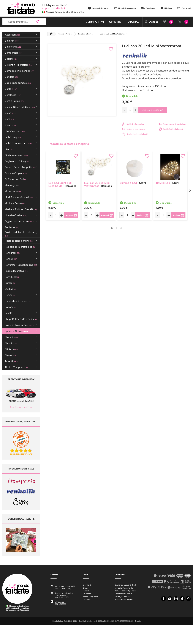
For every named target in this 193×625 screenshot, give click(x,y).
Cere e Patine (14, 100)
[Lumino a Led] (134, 167)
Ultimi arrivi (87, 585)
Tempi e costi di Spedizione (126, 591)
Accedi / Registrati (90, 596)
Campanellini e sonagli (19, 70)
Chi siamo (168, 8)
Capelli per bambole (18, 82)
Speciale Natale (65, 34)
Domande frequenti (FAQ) (125, 585)
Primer (10, 282)
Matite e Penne (15, 203)
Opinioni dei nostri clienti (137, 134)
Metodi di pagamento (127, 8)
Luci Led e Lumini (85, 34)
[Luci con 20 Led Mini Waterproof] (99, 167)
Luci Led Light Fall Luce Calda (60, 184)
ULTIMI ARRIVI (94, 21)
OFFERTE (115, 21)
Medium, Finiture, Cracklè (21, 209)
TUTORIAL (132, 21)
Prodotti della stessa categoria (68, 144)
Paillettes (12, 227)
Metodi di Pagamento (124, 588)
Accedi (153, 21)
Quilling (10, 288)
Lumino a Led (128, 182)
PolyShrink (12, 276)
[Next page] (189, 190)
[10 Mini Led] (170, 167)
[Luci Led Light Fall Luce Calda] (63, 167)
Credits (138, 621)
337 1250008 (60, 604)
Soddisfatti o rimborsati (173, 129)
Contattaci (186, 8)
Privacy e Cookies (122, 596)
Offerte (86, 588)
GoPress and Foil (15, 179)
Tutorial (86, 591)
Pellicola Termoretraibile (20, 246)
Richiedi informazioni (135, 124)
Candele (11, 76)
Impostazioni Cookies (124, 599)
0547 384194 (60, 595)
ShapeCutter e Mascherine (21, 318)
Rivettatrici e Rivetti (18, 300)
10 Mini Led (163, 182)
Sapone (11, 306)
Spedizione (150, 8)
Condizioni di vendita (123, 593)
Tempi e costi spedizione (21, 407)
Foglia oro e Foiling (16, 161)
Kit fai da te (13, 191)
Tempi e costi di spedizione (174, 124)
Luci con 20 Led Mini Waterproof (97, 184)
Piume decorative (16, 270)
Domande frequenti (100, 8)
